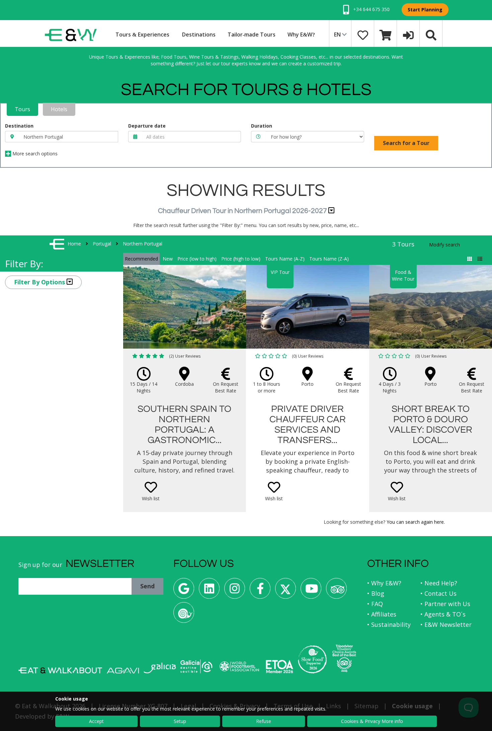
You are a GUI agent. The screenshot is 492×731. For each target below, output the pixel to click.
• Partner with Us (445, 604)
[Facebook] (260, 591)
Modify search (444, 244)
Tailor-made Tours (251, 34)
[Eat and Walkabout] (60, 670)
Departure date (147, 126)
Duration (261, 126)
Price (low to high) (197, 258)
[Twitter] (285, 591)
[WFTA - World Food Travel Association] (239, 666)
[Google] (183, 591)
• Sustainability (389, 624)
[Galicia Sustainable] (196, 666)
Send (147, 586)
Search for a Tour (406, 143)
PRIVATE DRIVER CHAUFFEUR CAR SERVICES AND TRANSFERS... (307, 424)
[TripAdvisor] (336, 591)
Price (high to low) (240, 258)
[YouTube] (311, 591)
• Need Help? (438, 583)
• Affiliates (381, 614)
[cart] (385, 34)
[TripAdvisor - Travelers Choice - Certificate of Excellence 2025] (344, 658)
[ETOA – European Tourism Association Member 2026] (279, 666)
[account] (408, 34)
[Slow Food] (183, 615)
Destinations (199, 34)
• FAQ (375, 604)
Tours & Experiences (142, 34)
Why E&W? (301, 34)
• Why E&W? (384, 583)
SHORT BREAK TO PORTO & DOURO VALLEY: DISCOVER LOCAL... (430, 424)
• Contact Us (438, 593)
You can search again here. (416, 522)
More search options (34, 153)
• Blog (375, 593)
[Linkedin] (209, 591)
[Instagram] (234, 591)
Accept (96, 721)
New (168, 258)
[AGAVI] (123, 670)
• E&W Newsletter (446, 624)
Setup (180, 721)
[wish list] (363, 34)
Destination (19, 126)
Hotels (59, 109)
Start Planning (425, 9)
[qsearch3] (431, 34)
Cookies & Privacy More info (372, 721)
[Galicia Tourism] (160, 667)
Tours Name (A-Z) (285, 258)
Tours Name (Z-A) (329, 258)
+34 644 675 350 (371, 9)
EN (338, 34)
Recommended (141, 258)
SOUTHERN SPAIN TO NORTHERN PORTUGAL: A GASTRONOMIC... (184, 424)
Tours (22, 109)
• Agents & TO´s (443, 614)
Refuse (263, 721)
